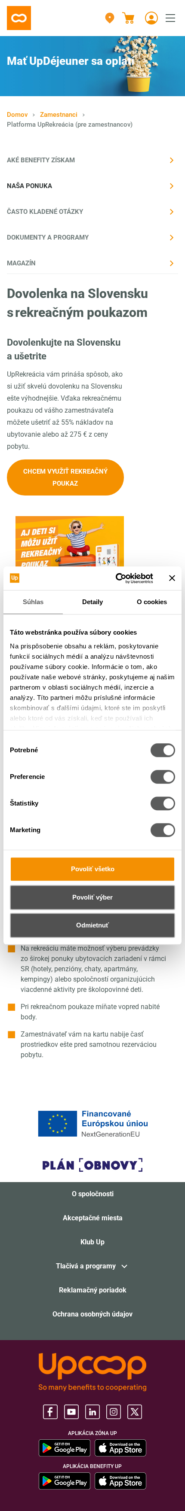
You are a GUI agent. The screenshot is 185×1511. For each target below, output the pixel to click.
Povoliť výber (92, 897)
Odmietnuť (92, 925)
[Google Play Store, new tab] (64, 1447)
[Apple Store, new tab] (120, 1447)
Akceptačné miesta (93, 1218)
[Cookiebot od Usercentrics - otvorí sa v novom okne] (116, 578)
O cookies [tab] (152, 601)
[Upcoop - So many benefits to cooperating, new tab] (92, 1372)
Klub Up (92, 1242)
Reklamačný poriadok (92, 1290)
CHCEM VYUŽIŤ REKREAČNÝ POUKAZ (65, 477)
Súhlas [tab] (33, 601)
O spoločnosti (93, 1194)
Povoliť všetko (92, 869)
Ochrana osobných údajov (92, 1314)
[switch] (163, 777)
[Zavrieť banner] (172, 578)
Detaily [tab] (92, 601)
